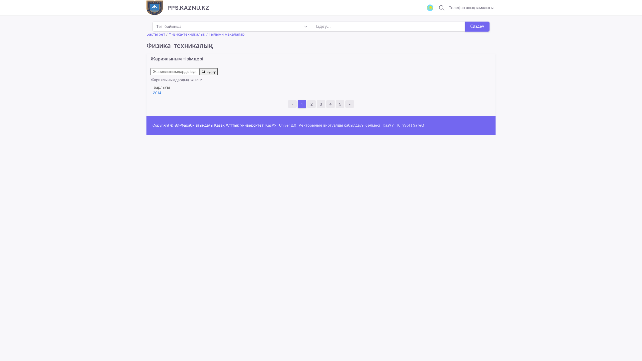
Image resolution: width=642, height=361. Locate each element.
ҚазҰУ (270, 125)
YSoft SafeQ (413, 125)
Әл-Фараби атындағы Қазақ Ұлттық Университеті (220, 125)
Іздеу (479, 26)
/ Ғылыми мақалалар (225, 34)
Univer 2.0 (287, 125)
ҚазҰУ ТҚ (391, 125)
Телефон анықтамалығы (471, 8)
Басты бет (155, 34)
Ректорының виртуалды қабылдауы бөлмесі (339, 125)
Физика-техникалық (187, 34)
